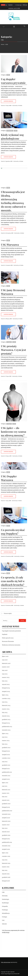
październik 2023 (7, 726)
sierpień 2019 (6, 849)
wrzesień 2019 (6, 846)
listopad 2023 (6, 723)
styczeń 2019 (5, 874)
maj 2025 (4, 674)
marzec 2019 (5, 867)
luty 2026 (4, 670)
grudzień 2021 (6, 765)
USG (8, 74)
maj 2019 (4, 860)
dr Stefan (20, 105)
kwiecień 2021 (6, 789)
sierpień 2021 (6, 779)
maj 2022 (4, 761)
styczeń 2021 (5, 800)
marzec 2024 (6, 709)
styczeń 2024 (6, 716)
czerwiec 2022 (6, 758)
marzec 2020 (6, 824)
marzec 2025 (5, 677)
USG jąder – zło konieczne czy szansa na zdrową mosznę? (13, 431)
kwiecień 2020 (6, 821)
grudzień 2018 (6, 877)
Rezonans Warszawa (8, 641)
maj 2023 (4, 737)
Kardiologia (5, 903)
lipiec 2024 (5, 695)
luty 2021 (4, 796)
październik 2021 (7, 772)
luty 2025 (4, 681)
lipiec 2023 (5, 733)
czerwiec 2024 (6, 698)
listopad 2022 (6, 751)
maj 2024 (4, 702)
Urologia (9, 342)
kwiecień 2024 (6, 705)
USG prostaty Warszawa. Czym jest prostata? (13, 349)
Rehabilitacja (6, 913)
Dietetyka (5, 896)
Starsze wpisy (8, 613)
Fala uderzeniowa (5, 962)
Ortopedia (5, 906)
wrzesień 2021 (6, 775)
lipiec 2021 (5, 782)
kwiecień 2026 (6, 663)
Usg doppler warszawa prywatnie (11, 631)
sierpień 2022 (6, 754)
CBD (3, 892)
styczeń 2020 (6, 831)
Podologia (5, 910)
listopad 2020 (6, 807)
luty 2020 (4, 828)
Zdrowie (4, 924)
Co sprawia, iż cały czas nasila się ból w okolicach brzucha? (13, 581)
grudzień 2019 (6, 835)
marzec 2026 (6, 667)
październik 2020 (7, 810)
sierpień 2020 (6, 817)
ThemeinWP (16, 973)
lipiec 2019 (5, 853)
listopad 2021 (6, 768)
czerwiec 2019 (6, 856)
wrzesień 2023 (6, 730)
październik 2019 (7, 842)
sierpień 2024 (6, 691)
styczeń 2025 (6, 684)
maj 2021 (4, 786)
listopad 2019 (6, 838)
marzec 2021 (5, 793)
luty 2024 (4, 712)
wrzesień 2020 (6, 814)
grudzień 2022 (6, 747)
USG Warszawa (10, 244)
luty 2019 (4, 870)
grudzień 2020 (6, 803)
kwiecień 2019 (6, 863)
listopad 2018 (6, 881)
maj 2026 (4, 660)
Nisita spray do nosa (17, 5)
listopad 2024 (6, 688)
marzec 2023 (5, 740)
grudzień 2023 (6, 719)
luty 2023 (4, 744)
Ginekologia (9, 130)
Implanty (4, 634)
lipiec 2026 (5, 656)
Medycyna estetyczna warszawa (11, 645)
